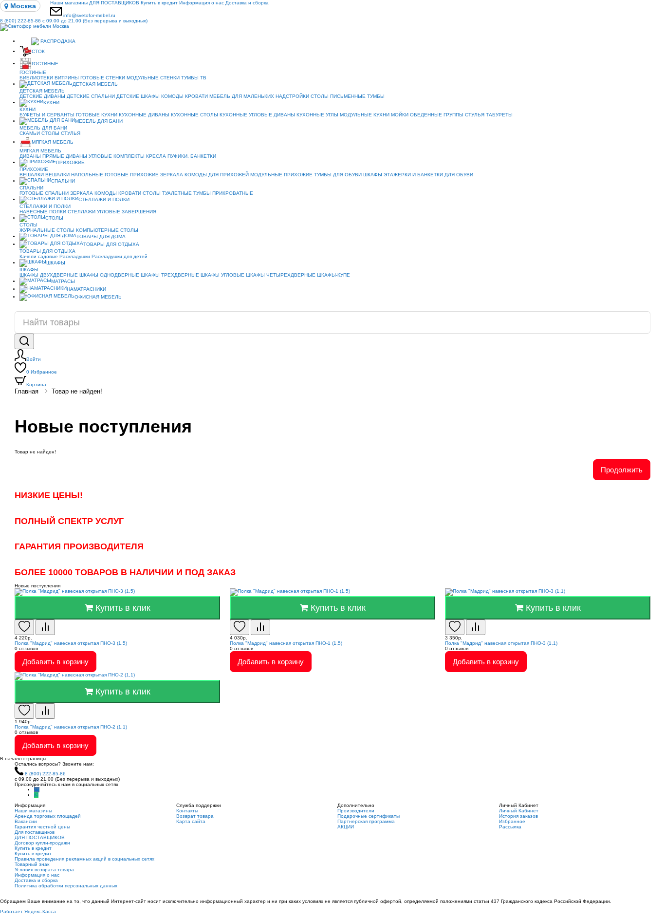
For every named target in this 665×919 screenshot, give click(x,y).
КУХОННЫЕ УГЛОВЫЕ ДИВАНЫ (257, 114)
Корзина (36, 384)
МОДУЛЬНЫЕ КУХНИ (364, 114)
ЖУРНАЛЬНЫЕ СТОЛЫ (46, 230)
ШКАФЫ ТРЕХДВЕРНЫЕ (170, 275)
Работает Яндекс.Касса (28, 911)
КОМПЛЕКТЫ (129, 156)
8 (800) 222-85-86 (74, 20)
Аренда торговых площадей (48, 816)
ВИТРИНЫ (67, 77)
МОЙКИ (399, 114)
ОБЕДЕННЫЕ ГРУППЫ (436, 114)
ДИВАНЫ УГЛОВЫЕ (89, 156)
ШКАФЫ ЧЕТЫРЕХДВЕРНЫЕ (280, 275)
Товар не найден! (77, 391)
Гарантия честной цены (42, 826)
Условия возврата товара (44, 869)
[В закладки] (24, 627)
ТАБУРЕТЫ (499, 114)
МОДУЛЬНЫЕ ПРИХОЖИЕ (281, 174)
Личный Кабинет (518, 810)
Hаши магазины (69, 2)
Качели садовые (38, 256)
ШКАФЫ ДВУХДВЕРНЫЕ (48, 275)
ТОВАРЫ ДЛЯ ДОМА (101, 236)
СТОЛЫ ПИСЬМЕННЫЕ (338, 96)
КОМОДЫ (172, 96)
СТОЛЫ (50, 133)
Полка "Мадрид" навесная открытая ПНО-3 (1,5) (71, 643)
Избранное (41, 372)
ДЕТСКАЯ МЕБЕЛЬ (95, 84)
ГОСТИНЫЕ (45, 63)
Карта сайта (190, 821)
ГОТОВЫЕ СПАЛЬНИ (44, 193)
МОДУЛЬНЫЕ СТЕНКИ (153, 77)
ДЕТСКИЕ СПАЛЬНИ (91, 96)
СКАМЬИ (29, 133)
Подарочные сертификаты (368, 816)
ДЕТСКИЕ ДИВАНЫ (42, 96)
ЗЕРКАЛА (171, 174)
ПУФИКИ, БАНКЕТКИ (191, 156)
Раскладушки (74, 256)
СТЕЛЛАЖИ (81, 211)
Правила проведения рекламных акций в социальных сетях (84, 859)
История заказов (518, 816)
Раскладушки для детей (120, 256)
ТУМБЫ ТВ (193, 77)
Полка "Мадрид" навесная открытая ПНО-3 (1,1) (501, 643)
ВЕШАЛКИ (31, 174)
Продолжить (622, 470)
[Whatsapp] (36, 795)
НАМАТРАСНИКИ (86, 289)
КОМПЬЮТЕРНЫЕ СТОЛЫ (107, 230)
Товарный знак (32, 864)
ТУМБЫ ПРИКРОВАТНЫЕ (223, 193)
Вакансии (26, 821)
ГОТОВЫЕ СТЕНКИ (102, 77)
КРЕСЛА (156, 156)
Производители (355, 810)
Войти (33, 359)
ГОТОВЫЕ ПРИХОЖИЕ (132, 174)
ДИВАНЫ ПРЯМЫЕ (41, 156)
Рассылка (510, 826)
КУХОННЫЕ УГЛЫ (317, 114)
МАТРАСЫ (63, 281)
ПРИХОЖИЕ (70, 162)
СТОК (38, 51)
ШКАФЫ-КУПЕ (333, 275)
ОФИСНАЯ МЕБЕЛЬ (98, 297)
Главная (26, 391)
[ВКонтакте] (36, 789)
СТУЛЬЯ (474, 114)
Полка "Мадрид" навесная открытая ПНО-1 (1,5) (286, 643)
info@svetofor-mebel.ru (89, 15)
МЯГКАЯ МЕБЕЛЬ (53, 142)
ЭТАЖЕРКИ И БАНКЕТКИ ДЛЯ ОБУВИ (428, 174)
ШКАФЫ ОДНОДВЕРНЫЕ (109, 275)
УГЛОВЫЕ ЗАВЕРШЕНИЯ (126, 211)
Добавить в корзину (55, 661)
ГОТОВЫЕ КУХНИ (96, 114)
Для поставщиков (35, 832)
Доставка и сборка (247, 2)
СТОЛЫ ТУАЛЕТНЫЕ (167, 193)
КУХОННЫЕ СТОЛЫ (194, 114)
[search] (24, 341)
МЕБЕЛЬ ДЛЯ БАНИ (99, 121)
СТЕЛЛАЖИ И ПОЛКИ (103, 199)
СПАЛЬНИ (63, 181)
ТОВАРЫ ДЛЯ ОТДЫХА (111, 244)
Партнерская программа (366, 821)
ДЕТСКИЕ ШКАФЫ (138, 96)
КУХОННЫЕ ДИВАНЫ (144, 114)
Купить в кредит (159, 2)
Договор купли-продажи (42, 842)
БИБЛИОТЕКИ (36, 77)
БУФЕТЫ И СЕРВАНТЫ (46, 114)
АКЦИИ (345, 826)
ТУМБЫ (376, 96)
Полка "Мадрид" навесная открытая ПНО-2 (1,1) (71, 727)
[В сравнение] (45, 627)
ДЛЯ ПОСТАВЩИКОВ (114, 2)
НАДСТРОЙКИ (292, 96)
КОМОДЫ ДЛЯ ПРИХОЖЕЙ (217, 174)
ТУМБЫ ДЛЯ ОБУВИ (338, 174)
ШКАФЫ (372, 174)
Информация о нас (201, 2)
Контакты (187, 810)
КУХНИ (51, 102)
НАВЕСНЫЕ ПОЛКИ (42, 211)
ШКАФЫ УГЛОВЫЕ (222, 275)
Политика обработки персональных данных (66, 885)
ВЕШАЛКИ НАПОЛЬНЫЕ (74, 174)
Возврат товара (195, 816)
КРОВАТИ (196, 96)
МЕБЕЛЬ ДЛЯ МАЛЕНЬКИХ (241, 96)
